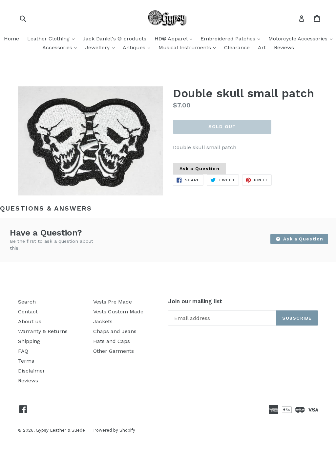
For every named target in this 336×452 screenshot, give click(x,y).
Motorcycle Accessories (302, 38)
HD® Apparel (175, 38)
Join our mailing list (195, 301)
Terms (26, 361)
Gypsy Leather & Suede (60, 430)
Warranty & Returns (43, 331)
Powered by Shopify (114, 430)
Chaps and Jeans (114, 331)
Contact (28, 311)
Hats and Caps (111, 341)
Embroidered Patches (231, 38)
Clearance (237, 47)
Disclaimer (31, 371)
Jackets (103, 321)
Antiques (138, 47)
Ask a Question (199, 168)
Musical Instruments (188, 47)
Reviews (284, 47)
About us (29, 321)
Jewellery (101, 47)
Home (11, 38)
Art (262, 47)
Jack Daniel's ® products (114, 38)
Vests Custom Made (118, 311)
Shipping (29, 341)
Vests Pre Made (112, 302)
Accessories (61, 47)
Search (27, 302)
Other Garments (113, 351)
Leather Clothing (52, 38)
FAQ (23, 351)
